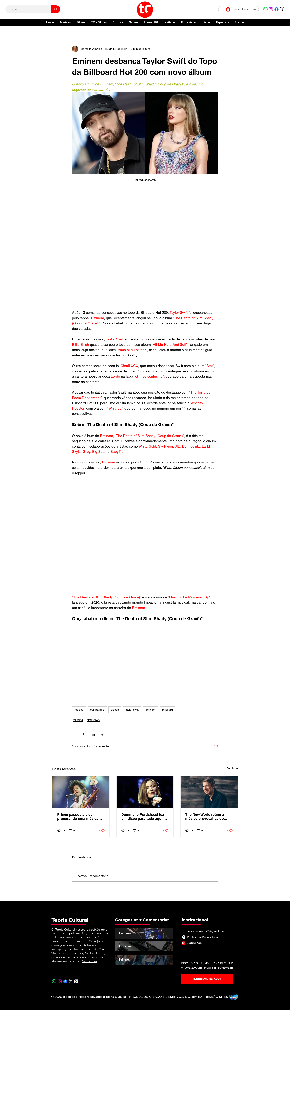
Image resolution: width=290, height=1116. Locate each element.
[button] (222, 22)
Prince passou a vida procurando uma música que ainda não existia (77, 712)
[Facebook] (276, 9)
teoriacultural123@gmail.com (206, 826)
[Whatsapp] (265, 9)
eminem (150, 604)
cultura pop (97, 604)
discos (115, 604)
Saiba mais (89, 856)
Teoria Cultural (70, 815)
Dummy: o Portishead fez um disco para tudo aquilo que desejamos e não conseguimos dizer (143, 712)
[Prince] (80, 687)
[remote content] (145, 219)
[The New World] (209, 687)
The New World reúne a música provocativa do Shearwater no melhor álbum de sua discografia (206, 712)
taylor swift (132, 604)
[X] (282, 9)
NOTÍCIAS (93, 615)
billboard (167, 604)
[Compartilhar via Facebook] (74, 629)
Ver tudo (232, 663)
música (79, 604)
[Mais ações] (215, 48)
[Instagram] (271, 9)
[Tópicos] (76, 876)
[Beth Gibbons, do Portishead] (145, 687)
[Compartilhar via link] (103, 629)
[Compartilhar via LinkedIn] (93, 629)
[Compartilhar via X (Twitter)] (83, 629)
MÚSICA (78, 615)
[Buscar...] (55, 9)
